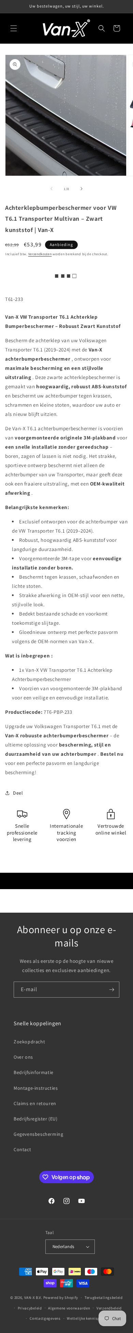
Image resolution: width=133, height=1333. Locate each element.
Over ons (23, 1057)
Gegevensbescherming (38, 1134)
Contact (22, 1149)
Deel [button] (18, 793)
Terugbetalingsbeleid (104, 1297)
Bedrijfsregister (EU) (36, 1119)
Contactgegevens (45, 1318)
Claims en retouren (35, 1103)
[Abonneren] (111, 990)
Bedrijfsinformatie (34, 1072)
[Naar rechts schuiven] (81, 188)
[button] (13, 28)
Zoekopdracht (29, 1042)
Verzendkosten (40, 254)
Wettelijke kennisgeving (88, 1318)
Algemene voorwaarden (69, 1308)
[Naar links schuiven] (51, 188)
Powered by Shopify (60, 1297)
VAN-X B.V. (33, 1297)
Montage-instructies (36, 1088)
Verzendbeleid (109, 1308)
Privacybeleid (30, 1308)
